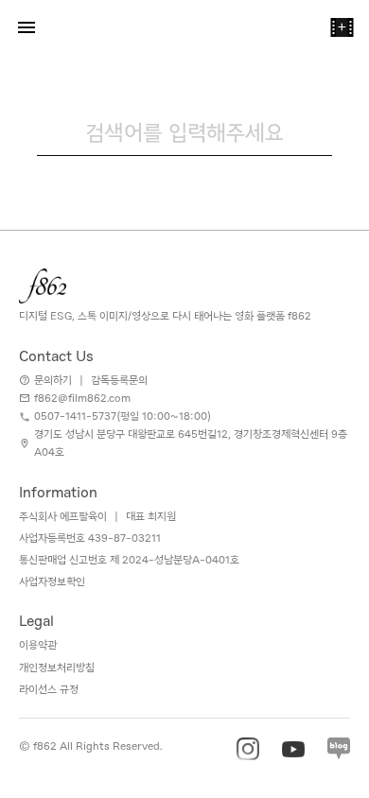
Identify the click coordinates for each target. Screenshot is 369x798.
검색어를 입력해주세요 (184, 132)
